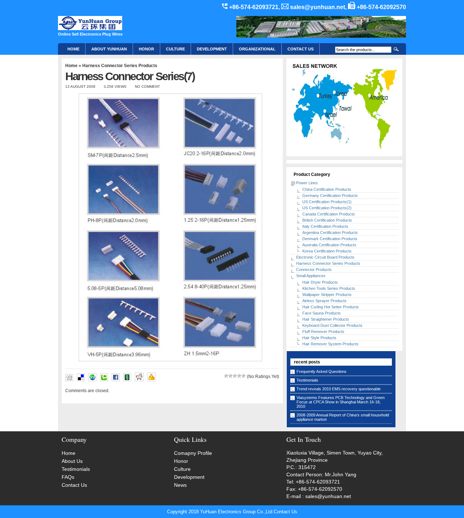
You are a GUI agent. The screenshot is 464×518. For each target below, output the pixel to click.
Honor (181, 461)
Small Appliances (311, 276)
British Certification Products (327, 220)
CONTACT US (300, 49)
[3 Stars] (235, 376)
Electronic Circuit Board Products (325, 257)
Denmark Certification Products (329, 239)
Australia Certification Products (329, 245)
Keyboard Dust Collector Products (332, 325)
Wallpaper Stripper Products (327, 294)
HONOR (146, 49)
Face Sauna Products (321, 313)
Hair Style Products (319, 338)
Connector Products (314, 269)
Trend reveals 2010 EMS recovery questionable (339, 389)
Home (73, 49)
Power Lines (307, 183)
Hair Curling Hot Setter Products (330, 307)
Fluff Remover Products (323, 331)
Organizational (257, 49)
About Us (72, 461)
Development (212, 49)
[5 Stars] (243, 376)
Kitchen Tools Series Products (328, 288)
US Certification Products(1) (327, 202)
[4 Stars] (239, 376)
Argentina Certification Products (330, 232)
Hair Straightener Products (325, 319)
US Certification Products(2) (327, 208)
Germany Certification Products (330, 195)
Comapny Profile (193, 453)
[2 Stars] (230, 376)
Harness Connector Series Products (119, 65)
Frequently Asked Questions (322, 371)
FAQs (68, 477)
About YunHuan (109, 49)
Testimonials (307, 380)
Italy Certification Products (325, 226)
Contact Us (74, 485)
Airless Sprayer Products (324, 301)
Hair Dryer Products (320, 282)
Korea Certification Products (327, 251)
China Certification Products (326, 189)
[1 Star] (226, 376)
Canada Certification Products (328, 214)
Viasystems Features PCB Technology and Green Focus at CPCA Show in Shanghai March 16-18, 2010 (341, 401)
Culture (175, 49)
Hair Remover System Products (330, 344)
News (180, 485)
